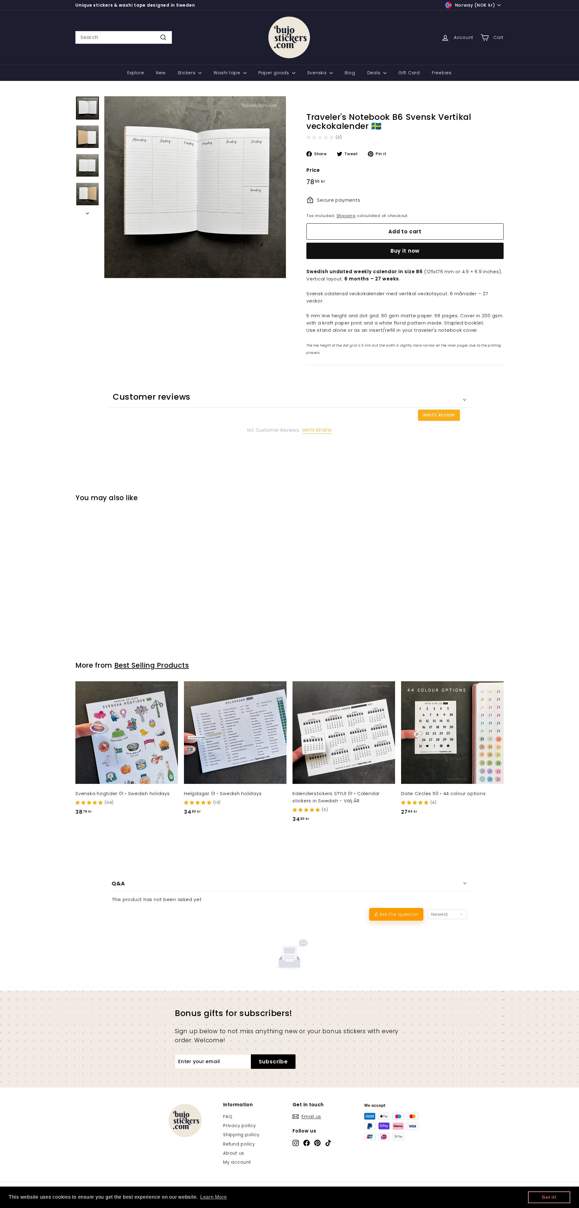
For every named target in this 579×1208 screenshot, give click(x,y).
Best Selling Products (151, 665)
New (160, 73)
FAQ (227, 1117)
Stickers (187, 73)
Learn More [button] (213, 1197)
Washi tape (228, 73)
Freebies (442, 73)
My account (237, 1162)
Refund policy (239, 1144)
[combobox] (123, 37)
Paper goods (274, 73)
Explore (135, 73)
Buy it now (405, 250)
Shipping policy (241, 1135)
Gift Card (409, 73)
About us (233, 1153)
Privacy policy (239, 1126)
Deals (374, 73)
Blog (350, 73)
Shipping (346, 215)
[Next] (87, 211)
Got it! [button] (549, 1197)
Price (313, 170)
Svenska (317, 73)
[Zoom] (195, 187)
